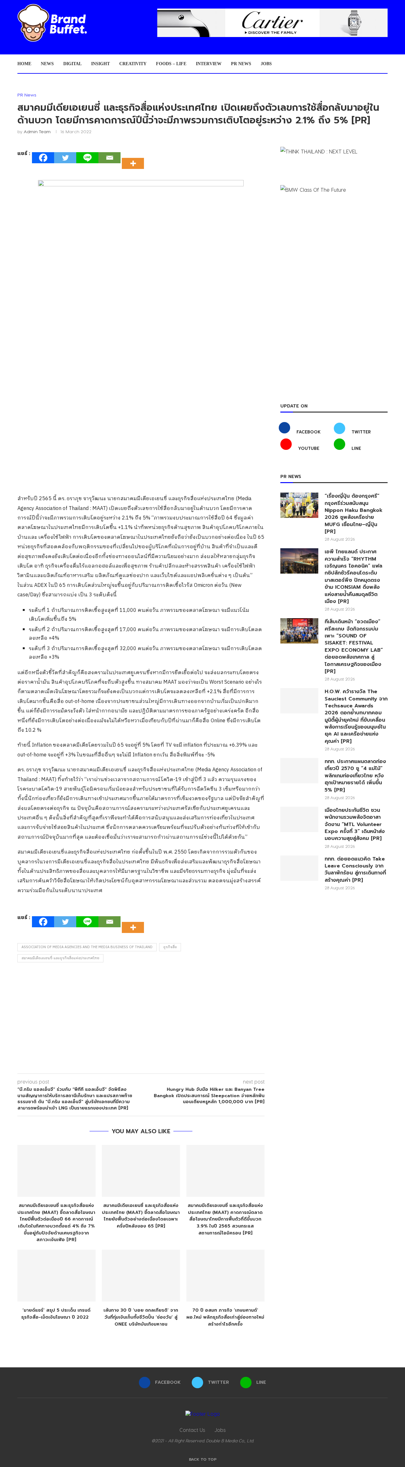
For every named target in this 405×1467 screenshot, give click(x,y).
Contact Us (192, 1430)
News (47, 63)
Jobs (266, 63)
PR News (241, 63)
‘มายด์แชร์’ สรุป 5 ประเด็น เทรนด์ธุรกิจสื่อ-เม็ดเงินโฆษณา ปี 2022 (56, 1314)
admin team (37, 131)
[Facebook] (43, 157)
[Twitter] (65, 157)
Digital (72, 63)
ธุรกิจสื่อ (170, 947)
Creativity (132, 63)
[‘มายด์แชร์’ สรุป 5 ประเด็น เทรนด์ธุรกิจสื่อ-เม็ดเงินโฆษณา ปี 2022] (56, 1276)
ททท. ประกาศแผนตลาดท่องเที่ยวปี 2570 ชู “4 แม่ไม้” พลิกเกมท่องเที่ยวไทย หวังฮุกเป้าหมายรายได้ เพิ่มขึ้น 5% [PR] (355, 775)
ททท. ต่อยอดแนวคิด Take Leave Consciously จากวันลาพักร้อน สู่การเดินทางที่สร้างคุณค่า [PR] (355, 869)
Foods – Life (171, 63)
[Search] (384, 64)
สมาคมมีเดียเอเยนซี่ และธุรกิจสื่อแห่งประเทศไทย (60, 958)
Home (24, 63)
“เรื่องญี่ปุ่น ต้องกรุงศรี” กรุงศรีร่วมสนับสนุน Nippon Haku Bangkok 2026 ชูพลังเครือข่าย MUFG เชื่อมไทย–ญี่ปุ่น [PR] (354, 514)
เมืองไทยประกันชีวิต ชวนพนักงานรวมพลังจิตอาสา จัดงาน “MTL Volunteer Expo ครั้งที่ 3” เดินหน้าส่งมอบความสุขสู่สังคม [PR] (355, 824)
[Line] (87, 157)
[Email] (109, 157)
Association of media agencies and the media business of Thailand (87, 947)
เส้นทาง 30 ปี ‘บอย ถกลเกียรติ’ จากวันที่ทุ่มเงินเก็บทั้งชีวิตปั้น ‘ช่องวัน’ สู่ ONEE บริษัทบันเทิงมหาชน (140, 1317)
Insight (100, 63)
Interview (208, 63)
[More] (135, 158)
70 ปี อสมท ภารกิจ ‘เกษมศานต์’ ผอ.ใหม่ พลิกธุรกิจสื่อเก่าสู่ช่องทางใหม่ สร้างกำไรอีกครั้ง (225, 1317)
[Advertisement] (141, 1019)
